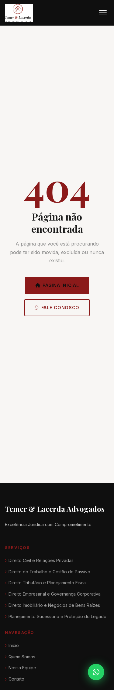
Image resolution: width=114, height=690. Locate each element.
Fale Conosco (60, 307)
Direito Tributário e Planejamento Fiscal (48, 582)
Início (14, 645)
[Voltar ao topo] (98, 655)
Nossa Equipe (22, 667)
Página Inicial (61, 285)
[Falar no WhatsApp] (96, 672)
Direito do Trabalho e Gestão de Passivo (49, 571)
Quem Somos (22, 656)
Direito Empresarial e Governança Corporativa (55, 593)
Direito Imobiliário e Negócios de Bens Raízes (54, 605)
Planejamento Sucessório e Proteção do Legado (57, 616)
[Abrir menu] (103, 13)
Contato (16, 678)
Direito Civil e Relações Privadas (41, 560)
